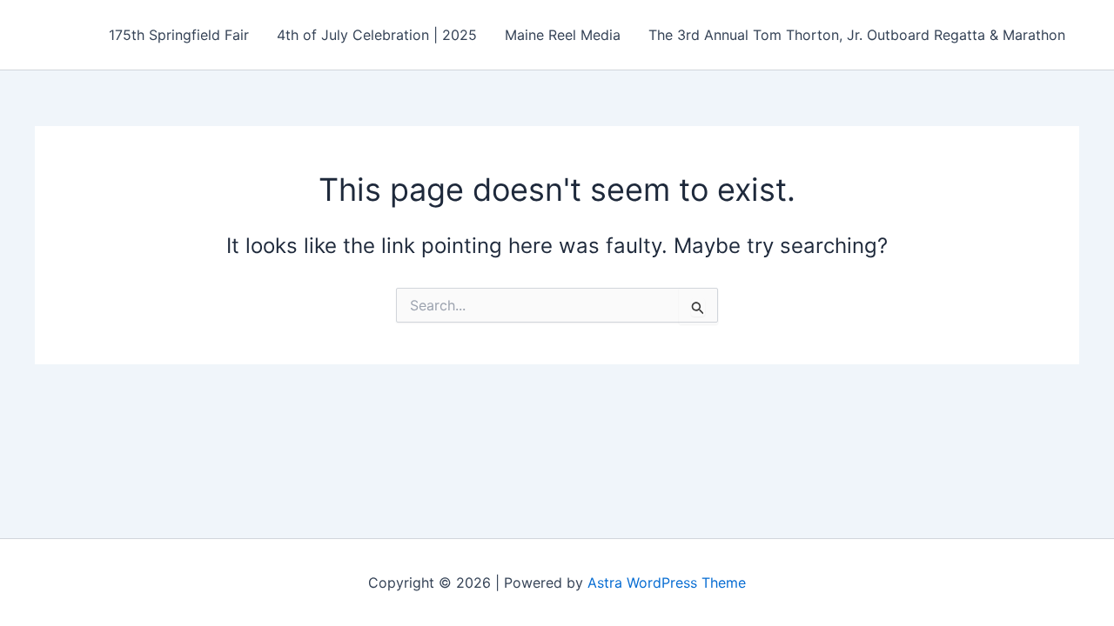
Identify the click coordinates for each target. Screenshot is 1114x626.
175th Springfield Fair (179, 34)
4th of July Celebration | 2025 (377, 34)
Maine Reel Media (563, 34)
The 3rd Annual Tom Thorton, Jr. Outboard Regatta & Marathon (856, 34)
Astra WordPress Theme (666, 582)
